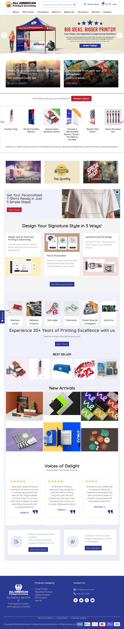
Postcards (62, 418)
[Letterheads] (62, 436)
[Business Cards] (99, 406)
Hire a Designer (93, 548)
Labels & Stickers (100, 455)
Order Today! (72, 83)
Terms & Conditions (45, 618)
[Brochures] (24, 439)
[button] (117, 192)
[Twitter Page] (81, 600)
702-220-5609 (83, 593)
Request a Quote (81, 98)
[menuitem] (16, 12)
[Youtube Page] (92, 600)
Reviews (2, 316)
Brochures (24, 455)
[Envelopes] (24, 406)
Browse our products (17, 83)
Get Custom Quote (38, 549)
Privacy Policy (62, 618)
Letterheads (62, 455)
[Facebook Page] (76, 600)
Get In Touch (62, 344)
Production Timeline (78, 618)
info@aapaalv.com (85, 589)
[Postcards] (62, 403)
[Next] (120, 35)
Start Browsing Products (62, 284)
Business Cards (99, 424)
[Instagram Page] (87, 600)
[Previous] (4, 35)
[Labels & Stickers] (99, 439)
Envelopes (24, 424)
